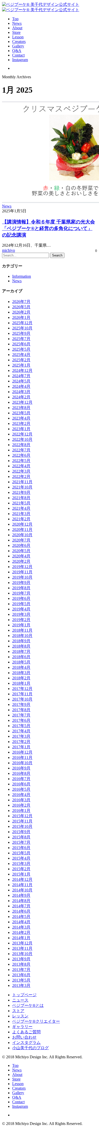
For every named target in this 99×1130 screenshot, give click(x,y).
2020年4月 (21, 556)
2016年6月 (21, 784)
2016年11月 (22, 757)
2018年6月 (21, 657)
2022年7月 (21, 450)
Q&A (16, 1097)
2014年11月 (22, 885)
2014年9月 (21, 895)
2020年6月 (21, 545)
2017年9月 (21, 704)
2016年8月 (21, 773)
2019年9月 (21, 582)
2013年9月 (21, 959)
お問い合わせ (24, 1037)
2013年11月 (22, 948)
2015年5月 (21, 853)
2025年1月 (21, 365)
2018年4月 (21, 667)
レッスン (20, 1016)
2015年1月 (21, 874)
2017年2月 (21, 741)
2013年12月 (22, 943)
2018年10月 (22, 635)
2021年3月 (21, 513)
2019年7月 (21, 593)
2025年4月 (21, 354)
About (17, 1074)
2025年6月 (21, 344)
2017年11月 (22, 694)
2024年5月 (21, 381)
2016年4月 (21, 794)
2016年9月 (21, 768)
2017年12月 (22, 688)
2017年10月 (22, 699)
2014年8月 (21, 900)
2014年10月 (22, 890)
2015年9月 (21, 832)
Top (15, 1065)
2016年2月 (21, 805)
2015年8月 (21, 837)
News (6, 206)
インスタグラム (26, 1042)
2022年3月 (21, 471)
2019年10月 (22, 577)
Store (16, 1079)
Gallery (18, 1093)
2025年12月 (22, 323)
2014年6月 (21, 911)
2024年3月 (21, 392)
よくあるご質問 (26, 1032)
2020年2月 (21, 561)
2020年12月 (22, 524)
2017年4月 (21, 731)
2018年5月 (21, 662)
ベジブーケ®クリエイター (36, 1021)
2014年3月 (21, 927)
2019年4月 (21, 609)
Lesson (18, 1084)
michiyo (8, 250)
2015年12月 (22, 816)
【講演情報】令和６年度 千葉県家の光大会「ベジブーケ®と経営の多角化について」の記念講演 (48, 228)
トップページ (24, 995)
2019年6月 (21, 598)
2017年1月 (21, 747)
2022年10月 (22, 439)
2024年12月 (22, 370)
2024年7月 (21, 376)
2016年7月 (21, 779)
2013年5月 (21, 980)
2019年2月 (21, 620)
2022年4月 (21, 466)
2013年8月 (21, 964)
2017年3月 (21, 736)
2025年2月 (21, 360)
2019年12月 (22, 566)
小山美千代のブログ (30, 1048)
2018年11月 (22, 630)
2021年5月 (21, 503)
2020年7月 (21, 540)
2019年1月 (21, 625)
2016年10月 (22, 763)
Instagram (20, 1106)
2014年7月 (21, 906)
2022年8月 (21, 445)
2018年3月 (21, 673)
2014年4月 (21, 922)
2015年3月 (21, 863)
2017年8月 (21, 710)
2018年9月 (21, 641)
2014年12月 (22, 879)
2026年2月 (21, 312)
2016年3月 (21, 800)
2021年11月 (22, 482)
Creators (19, 1088)
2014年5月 (21, 916)
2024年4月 (21, 386)
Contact (18, 1102)
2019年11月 (22, 572)
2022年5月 (21, 460)
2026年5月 (21, 307)
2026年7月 (21, 301)
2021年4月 (21, 508)
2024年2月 (21, 397)
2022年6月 (21, 455)
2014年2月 (21, 932)
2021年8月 (21, 498)
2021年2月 (21, 519)
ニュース (20, 1000)
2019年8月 (21, 588)
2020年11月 (22, 529)
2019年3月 (21, 614)
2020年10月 (22, 535)
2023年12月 (22, 402)
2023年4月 (21, 418)
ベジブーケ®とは (28, 1005)
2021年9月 (21, 492)
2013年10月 (22, 954)
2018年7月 (21, 651)
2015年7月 (21, 842)
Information (21, 276)
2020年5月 (21, 551)
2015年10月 (22, 826)
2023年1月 (21, 429)
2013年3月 (21, 985)
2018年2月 (21, 678)
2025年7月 (21, 339)
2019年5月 (21, 604)
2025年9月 (21, 333)
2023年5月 (21, 413)
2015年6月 (21, 847)
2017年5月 (21, 726)
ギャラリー (22, 1026)
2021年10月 (22, 487)
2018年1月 (21, 683)
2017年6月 (21, 720)
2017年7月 (21, 715)
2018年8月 (21, 646)
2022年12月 (22, 434)
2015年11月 (22, 821)
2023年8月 (21, 407)
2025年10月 (22, 328)
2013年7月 (21, 969)
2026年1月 (21, 317)
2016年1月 (21, 810)
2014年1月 (21, 938)
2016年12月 (22, 752)
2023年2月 (21, 423)
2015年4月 (21, 858)
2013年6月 (21, 975)
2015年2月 (21, 869)
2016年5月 (21, 789)
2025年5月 (21, 349)
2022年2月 (21, 476)
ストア (18, 1011)
